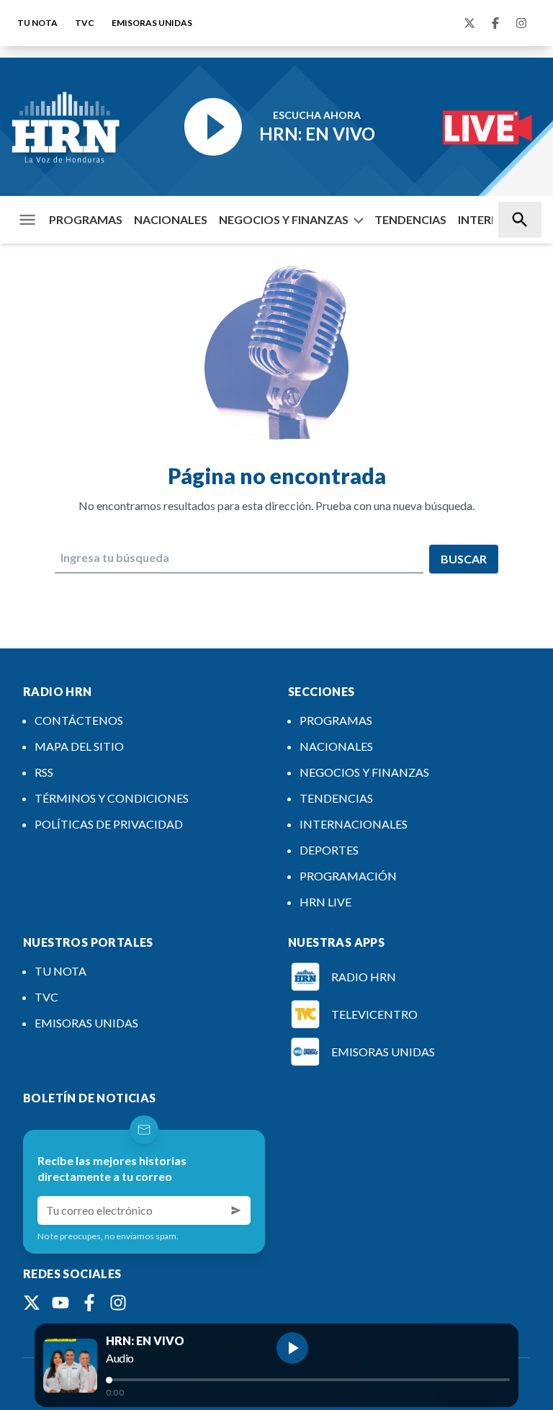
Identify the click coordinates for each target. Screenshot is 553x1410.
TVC (84, 22)
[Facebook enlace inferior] (89, 1302)
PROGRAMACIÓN (348, 876)
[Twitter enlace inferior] (31, 1302)
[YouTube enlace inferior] (60, 1302)
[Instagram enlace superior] (521, 23)
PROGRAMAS (85, 219)
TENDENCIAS (410, 219)
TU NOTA (37, 22)
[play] (292, 1348)
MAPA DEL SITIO (79, 746)
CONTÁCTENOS (79, 720)
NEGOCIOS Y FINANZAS (284, 219)
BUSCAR (464, 559)
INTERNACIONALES (354, 824)
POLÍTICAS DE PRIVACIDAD (109, 824)
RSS (44, 772)
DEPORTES (329, 850)
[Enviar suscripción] (236, 1210)
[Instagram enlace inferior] (118, 1302)
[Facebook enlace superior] (495, 23)
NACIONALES (170, 219)
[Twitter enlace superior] (469, 23)
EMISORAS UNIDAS (152, 22)
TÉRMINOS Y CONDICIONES (112, 798)
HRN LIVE (325, 902)
